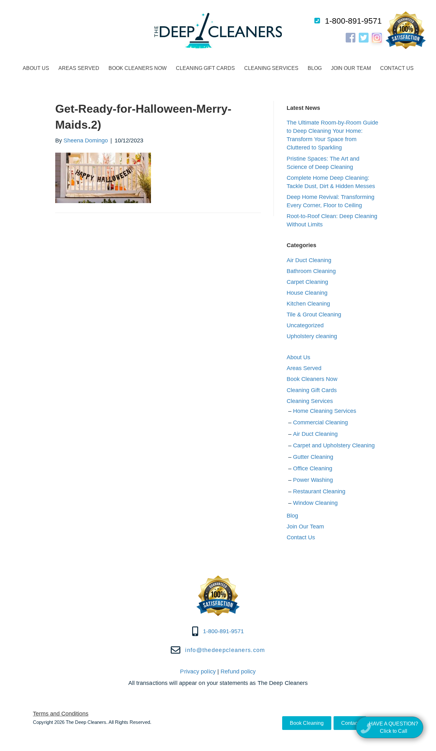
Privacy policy (197, 671)
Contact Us (397, 68)
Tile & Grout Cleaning (314, 314)
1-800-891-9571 (353, 20)
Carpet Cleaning (307, 282)
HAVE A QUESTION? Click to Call (393, 727)
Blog (315, 68)
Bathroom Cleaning (311, 271)
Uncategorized (305, 325)
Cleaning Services (271, 68)
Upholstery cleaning (312, 336)
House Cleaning (307, 293)
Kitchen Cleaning (308, 303)
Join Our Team (351, 68)
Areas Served (78, 68)
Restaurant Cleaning (319, 491)
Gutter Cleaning (313, 457)
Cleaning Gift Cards (205, 68)
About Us (36, 68)
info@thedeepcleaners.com (225, 650)
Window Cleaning (315, 503)
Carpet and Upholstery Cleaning (334, 445)
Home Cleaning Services (324, 411)
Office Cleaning (312, 468)
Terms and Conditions (60, 713)
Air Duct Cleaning (309, 260)
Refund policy (238, 671)
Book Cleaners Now (138, 68)
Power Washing (313, 480)
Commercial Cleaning (320, 422)
